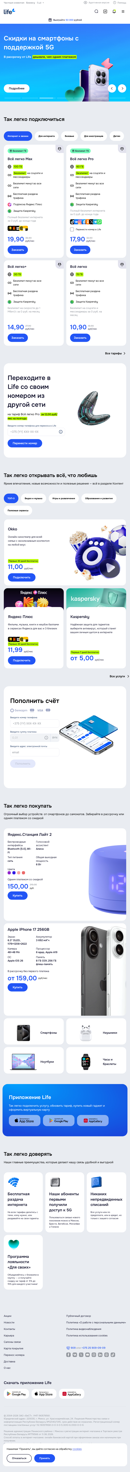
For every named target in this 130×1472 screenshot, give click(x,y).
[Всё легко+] (26, 303)
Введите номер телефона (23, 717)
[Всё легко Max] (26, 201)
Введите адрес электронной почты (28, 746)
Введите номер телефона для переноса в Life (32, 425)
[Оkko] (65, 552)
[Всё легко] (88, 303)
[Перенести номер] (105, 11)
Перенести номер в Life (88, 229)
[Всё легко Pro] (88, 201)
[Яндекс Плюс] (34, 628)
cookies (77, 1449)
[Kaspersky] (96, 628)
